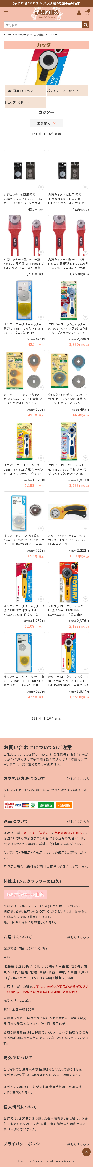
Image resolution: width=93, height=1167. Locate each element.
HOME (7, 34)
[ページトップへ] (86, 1152)
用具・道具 (39, 34)
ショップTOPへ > (17, 102)
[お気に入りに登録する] (41, 187)
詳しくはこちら (78, 778)
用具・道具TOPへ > (19, 90)
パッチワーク (22, 34)
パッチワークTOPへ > (63, 90)
